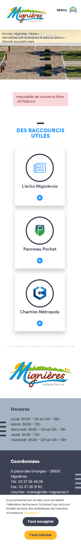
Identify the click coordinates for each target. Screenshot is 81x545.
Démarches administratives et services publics (33, 37)
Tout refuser (40, 534)
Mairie (33, 34)
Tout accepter (40, 521)
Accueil (7, 34)
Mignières (20, 34)
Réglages (31, 513)
